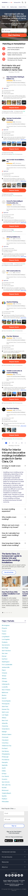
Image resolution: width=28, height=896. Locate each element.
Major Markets (8, 621)
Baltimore (5, 692)
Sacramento (6, 645)
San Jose (4, 653)
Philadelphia (6, 754)
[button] (4, 102)
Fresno (4, 634)
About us (5, 867)
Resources (5, 862)
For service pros (7, 857)
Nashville (4, 765)
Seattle (4, 796)
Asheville (5, 723)
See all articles (8, 572)
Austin (4, 768)
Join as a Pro (17, 2)
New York (5, 720)
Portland (4, 748)
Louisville (5, 687)
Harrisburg (5, 751)
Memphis (5, 762)
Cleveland (5, 740)
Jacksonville (5, 667)
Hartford (4, 659)
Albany (4, 718)
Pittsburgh (5, 757)
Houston (4, 779)
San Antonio (6, 782)
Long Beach (5, 636)
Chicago (4, 681)
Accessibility (22, 881)
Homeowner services (9, 852)
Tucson (4, 631)
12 (21, 443)
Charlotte (5, 726)
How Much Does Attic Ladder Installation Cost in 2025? (11, 594)
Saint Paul (5, 706)
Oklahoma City (6, 745)
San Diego (5, 648)
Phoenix (4, 628)
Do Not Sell (15, 881)
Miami (4, 670)
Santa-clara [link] (13, 7)
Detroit (4, 698)
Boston (4, 695)
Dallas (4, 771)
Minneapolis (5, 704)
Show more (23, 139)
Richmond (5, 790)
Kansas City (5, 709)
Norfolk (4, 787)
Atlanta (4, 678)
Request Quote (14, 107)
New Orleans (6, 690)
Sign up (14, 826)
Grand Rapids (6, 701)
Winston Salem (6, 734)
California (9, 881)
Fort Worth (5, 776)
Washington (5, 662)
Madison (4, 799)
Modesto (5, 642)
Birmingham (6, 625)
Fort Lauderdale (7, 664)
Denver (4, 656)
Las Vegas (5, 715)
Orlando (4, 673)
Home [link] (3, 7)
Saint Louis (5, 712)
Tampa (4, 676)
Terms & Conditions (14, 885)
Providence (5, 759)
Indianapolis (5, 684)
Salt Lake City (6, 785)
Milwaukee (5, 801)
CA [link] (8, 7)
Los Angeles (6, 639)
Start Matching (14, 35)
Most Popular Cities (8, 808)
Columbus (5, 743)
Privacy (5, 881)
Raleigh (4, 732)
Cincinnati (5, 737)
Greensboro (6, 729)
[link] (14, 81)
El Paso (4, 773)
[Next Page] (25, 443)
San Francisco (6, 650)
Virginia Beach (6, 793)
